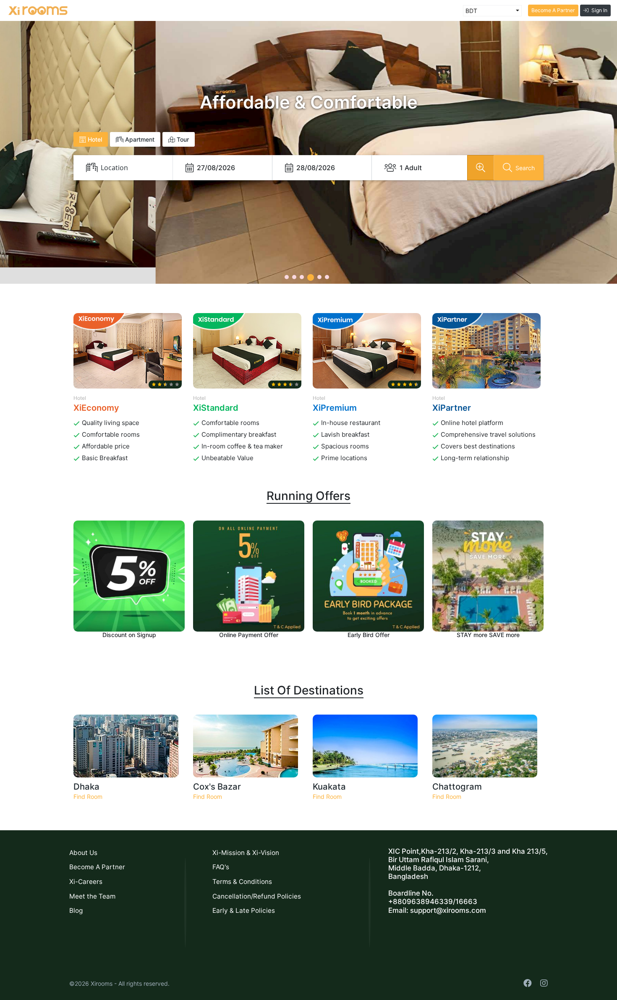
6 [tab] (327, 277)
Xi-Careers (85, 882)
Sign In (599, 10)
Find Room (87, 796)
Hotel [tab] (94, 139)
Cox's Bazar (217, 786)
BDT (471, 10)
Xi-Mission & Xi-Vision (245, 853)
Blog (76, 911)
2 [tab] (294, 277)
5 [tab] (319, 277)
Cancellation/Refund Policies (256, 896)
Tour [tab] (182, 139)
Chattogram (457, 786)
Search (525, 167)
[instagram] (544, 983)
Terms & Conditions (242, 882)
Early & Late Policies (243, 911)
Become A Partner (553, 10)
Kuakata (329, 786)
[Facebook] (527, 983)
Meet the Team (92, 896)
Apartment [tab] (138, 139)
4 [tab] (310, 277)
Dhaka (86, 786)
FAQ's (220, 867)
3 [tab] (302, 277)
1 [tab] (287, 277)
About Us (83, 853)
